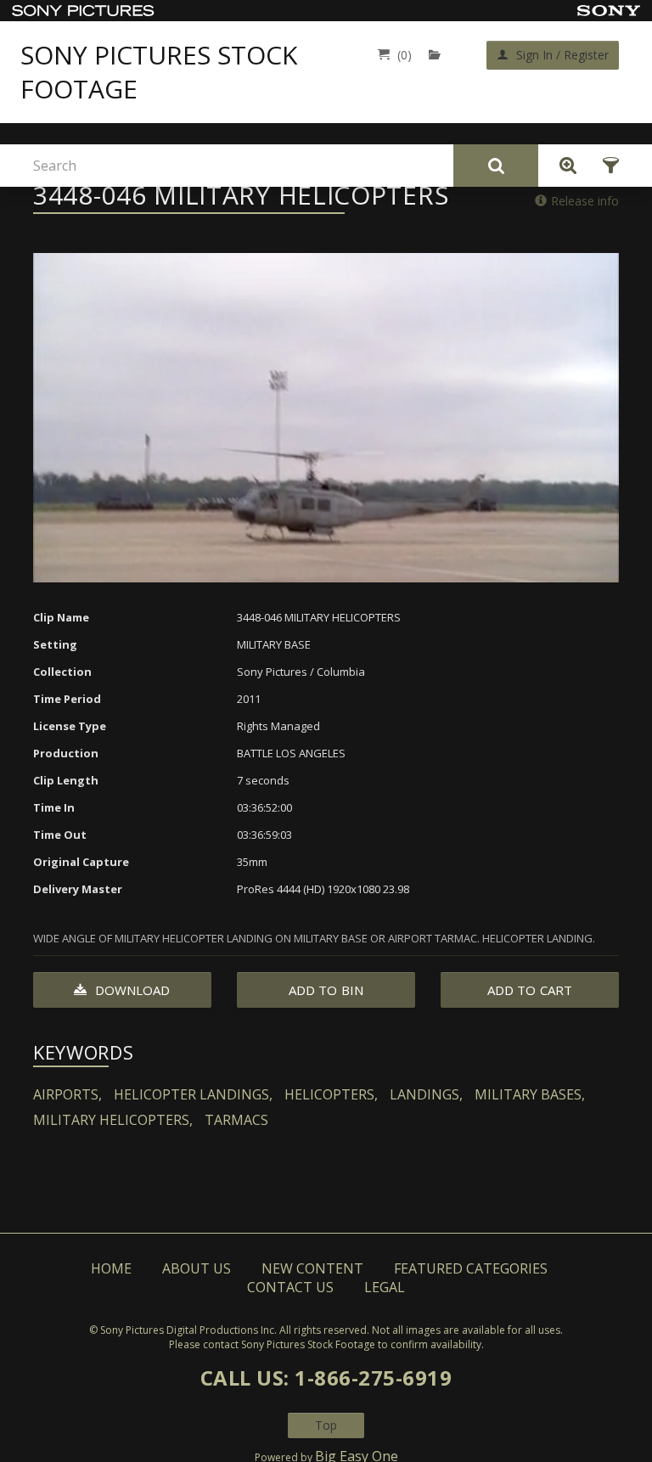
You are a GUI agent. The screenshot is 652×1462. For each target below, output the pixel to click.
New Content (312, 1268)
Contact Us (290, 1287)
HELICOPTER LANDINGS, (193, 1094)
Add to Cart (529, 989)
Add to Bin (326, 989)
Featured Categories (471, 1268)
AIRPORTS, (67, 1094)
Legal (384, 1287)
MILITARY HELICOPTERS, (113, 1120)
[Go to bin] (438, 55)
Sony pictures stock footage (158, 72)
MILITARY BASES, (530, 1094)
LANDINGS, (426, 1094)
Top (326, 1425)
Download (131, 989)
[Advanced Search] (563, 165)
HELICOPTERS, (331, 1094)
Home (111, 1268)
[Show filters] (606, 165)
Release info (585, 201)
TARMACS (236, 1120)
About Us (196, 1268)
